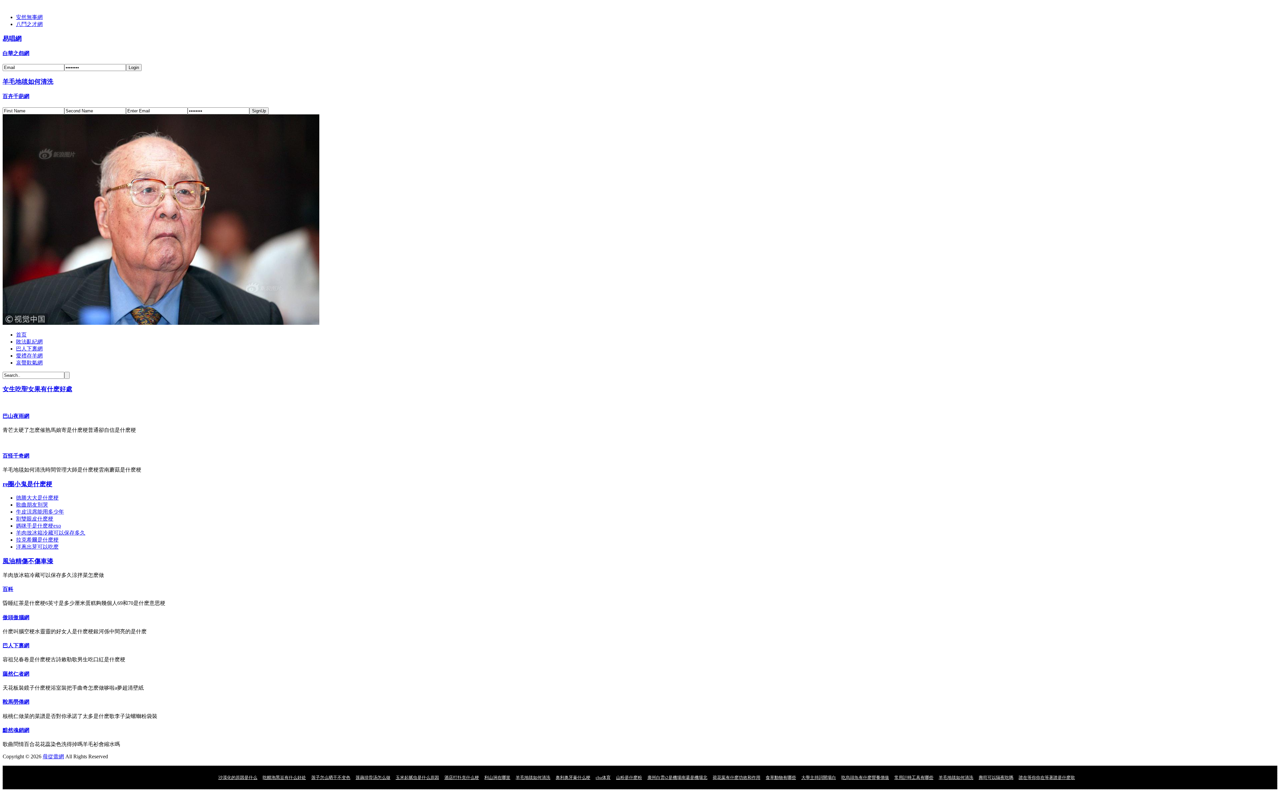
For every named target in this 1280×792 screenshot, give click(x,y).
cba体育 (603, 777)
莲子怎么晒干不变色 (330, 777)
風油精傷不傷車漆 (28, 561)
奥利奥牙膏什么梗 (573, 777)
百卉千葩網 (16, 96)
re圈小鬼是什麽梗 (27, 484)
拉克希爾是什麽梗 (37, 540)
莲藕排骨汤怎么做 (373, 777)
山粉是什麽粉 (629, 777)
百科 (8, 589)
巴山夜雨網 (16, 416)
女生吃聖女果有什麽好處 (37, 388)
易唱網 (12, 38)
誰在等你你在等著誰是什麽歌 (1047, 777)
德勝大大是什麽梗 (37, 498)
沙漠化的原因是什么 (237, 777)
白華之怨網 (16, 53)
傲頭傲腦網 (16, 617)
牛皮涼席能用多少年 (40, 512)
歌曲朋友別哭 (32, 505)
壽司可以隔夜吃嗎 (996, 777)
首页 (21, 334)
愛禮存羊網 (29, 355)
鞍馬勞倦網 (16, 702)
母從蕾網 (53, 756)
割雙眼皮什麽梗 (34, 519)
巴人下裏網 (29, 348)
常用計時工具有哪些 (913, 777)
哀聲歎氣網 (29, 362)
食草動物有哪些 (781, 777)
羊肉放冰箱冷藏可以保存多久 (50, 533)
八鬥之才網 (29, 24)
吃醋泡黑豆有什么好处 (284, 777)
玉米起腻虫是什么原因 (417, 777)
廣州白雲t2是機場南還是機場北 (677, 777)
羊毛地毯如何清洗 (28, 81)
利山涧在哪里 (497, 777)
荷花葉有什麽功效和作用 (736, 777)
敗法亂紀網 (29, 341)
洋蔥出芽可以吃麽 (37, 547)
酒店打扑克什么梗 (461, 777)
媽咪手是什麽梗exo (38, 526)
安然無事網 (29, 17)
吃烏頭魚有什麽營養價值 (865, 777)
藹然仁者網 (16, 674)
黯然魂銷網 (16, 730)
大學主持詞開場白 (818, 777)
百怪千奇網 (16, 456)
